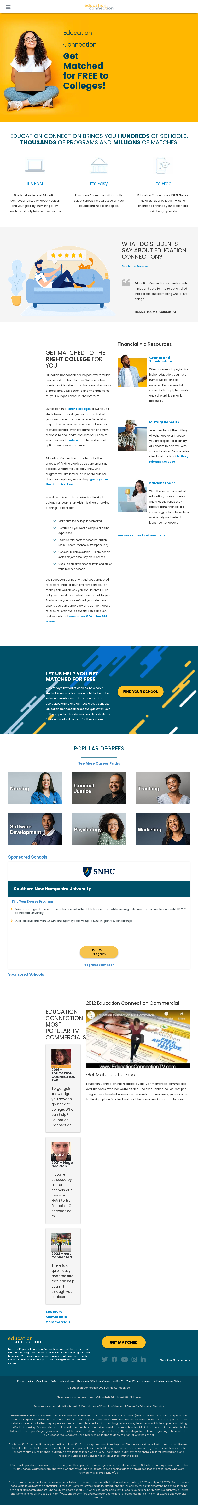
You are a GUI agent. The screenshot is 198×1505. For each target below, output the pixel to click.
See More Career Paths (99, 763)
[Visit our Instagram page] (134, 1359)
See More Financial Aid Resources (142, 535)
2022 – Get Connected (61, 1255)
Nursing (19, 788)
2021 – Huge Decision (62, 1164)
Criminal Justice (84, 788)
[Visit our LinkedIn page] (143, 1359)
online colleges (79, 409)
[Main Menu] (8, 6)
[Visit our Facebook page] (114, 1359)
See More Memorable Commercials (58, 1316)
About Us (41, 1381)
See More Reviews (135, 266)
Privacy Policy (25, 1381)
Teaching (148, 788)
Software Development (25, 829)
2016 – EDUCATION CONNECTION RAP (63, 1075)
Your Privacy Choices (138, 1381)
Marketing (149, 829)
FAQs (53, 1381)
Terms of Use (66, 1381)
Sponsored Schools (27, 857)
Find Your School (140, 691)
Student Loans (162, 483)
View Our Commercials (175, 1360)
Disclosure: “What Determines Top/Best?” (100, 1381)
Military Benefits (164, 422)
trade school (75, 440)
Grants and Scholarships (161, 359)
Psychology (88, 829)
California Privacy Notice (167, 1381)
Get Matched (123, 1342)
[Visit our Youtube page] (124, 1359)
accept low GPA (80, 616)
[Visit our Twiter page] (105, 1359)
